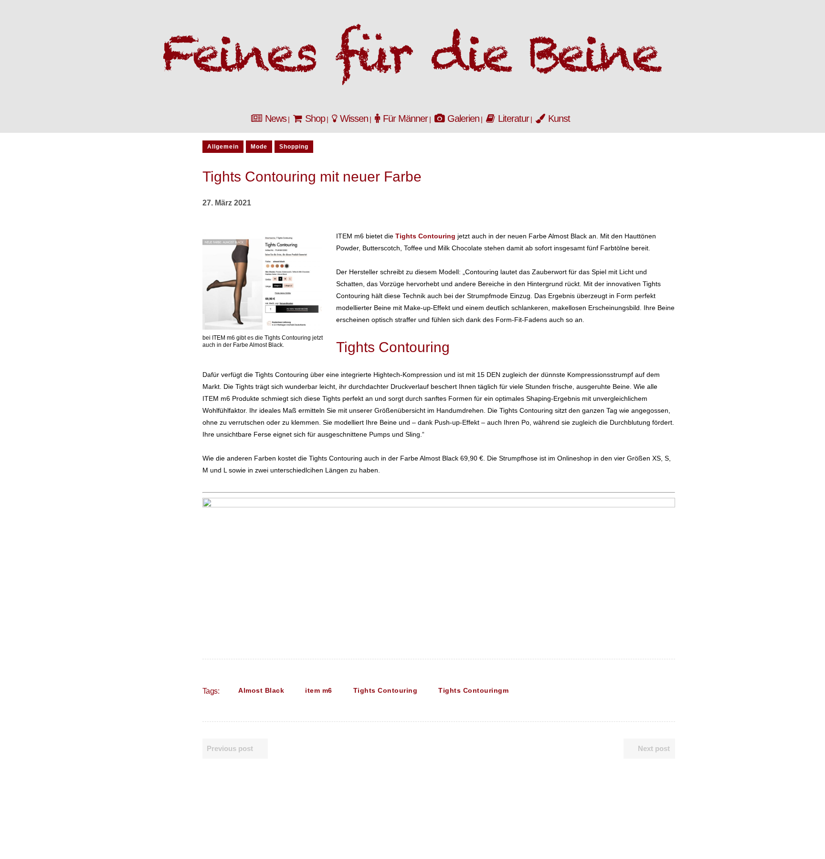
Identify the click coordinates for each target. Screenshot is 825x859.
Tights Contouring (385, 690)
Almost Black (261, 690)
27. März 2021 (226, 203)
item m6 (318, 690)
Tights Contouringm (473, 690)
